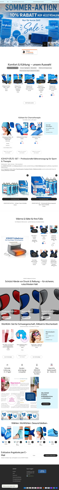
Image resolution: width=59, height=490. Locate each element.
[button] (41, 81)
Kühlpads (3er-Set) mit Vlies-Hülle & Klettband (52, 87)
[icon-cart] (52, 8)
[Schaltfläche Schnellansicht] (10, 76)
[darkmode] (55, 8)
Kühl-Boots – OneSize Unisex (34, 237)
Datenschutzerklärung (17, 477)
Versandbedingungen (17, 481)
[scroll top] (56, 486)
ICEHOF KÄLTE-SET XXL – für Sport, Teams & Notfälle (15, 203)
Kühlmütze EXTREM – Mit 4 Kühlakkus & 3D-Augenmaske (7, 138)
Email (34, 455)
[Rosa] (42, 96)
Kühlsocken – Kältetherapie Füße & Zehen (54, 261)
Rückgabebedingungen (17, 479)
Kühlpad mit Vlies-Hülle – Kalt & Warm (6, 87)
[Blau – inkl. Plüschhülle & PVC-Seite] (21, 352)
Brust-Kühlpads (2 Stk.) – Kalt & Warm (22, 345)
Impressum (15, 475)
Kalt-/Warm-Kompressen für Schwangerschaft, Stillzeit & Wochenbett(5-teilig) (8, 346)
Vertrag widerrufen (42, 471)
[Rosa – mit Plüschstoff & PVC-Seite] (23, 352)
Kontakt (14, 471)
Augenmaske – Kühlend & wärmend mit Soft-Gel (36, 345)
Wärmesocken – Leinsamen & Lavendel (44, 261)
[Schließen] (16, 486)
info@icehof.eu (31, 475)
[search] (47, 8)
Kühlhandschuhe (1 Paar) (22, 137)
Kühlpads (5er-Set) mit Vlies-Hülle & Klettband (29, 87)
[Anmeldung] (49, 8)
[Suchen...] (42, 8)
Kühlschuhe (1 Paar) (36, 137)
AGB (14, 473)
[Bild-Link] (15, 247)
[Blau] (40, 96)
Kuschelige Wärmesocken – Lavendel (34, 261)
